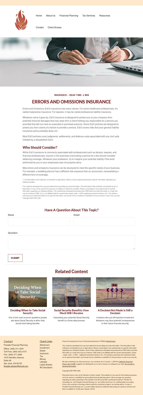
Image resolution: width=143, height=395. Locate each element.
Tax (41, 356)
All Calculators (46, 367)
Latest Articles (46, 364)
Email (76, 214)
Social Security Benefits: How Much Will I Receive (71, 312)
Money (43, 359)
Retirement (45, 345)
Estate (42, 350)
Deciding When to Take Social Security (27, 312)
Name (11, 214)
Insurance (44, 353)
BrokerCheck (110, 341)
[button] (50, 15)
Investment (45, 347)
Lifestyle (43, 361)
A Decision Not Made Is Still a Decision (115, 312)
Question (13, 232)
